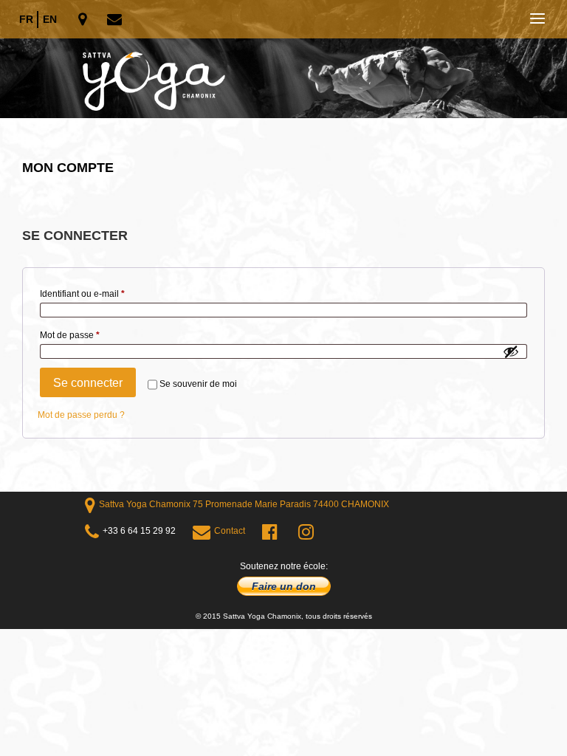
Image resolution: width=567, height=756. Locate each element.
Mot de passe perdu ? (81, 415)
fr (26, 19)
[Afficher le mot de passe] (511, 351)
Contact (229, 531)
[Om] (283, 59)
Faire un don (284, 586)
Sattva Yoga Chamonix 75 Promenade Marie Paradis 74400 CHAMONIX (244, 504)
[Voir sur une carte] (83, 20)
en (50, 19)
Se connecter (88, 383)
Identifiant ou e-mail (104, 293)
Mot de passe (91, 334)
